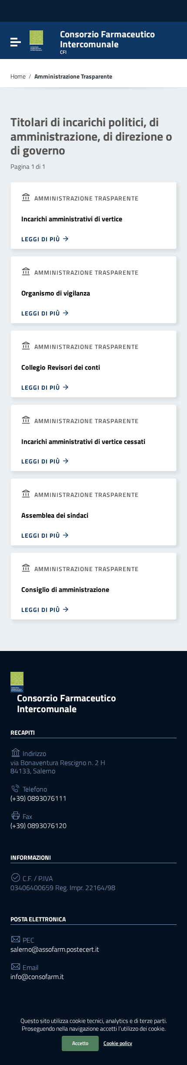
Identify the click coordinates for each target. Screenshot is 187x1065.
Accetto (80, 1043)
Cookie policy (118, 1043)
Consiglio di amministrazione (65, 589)
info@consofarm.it (37, 977)
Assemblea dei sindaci (54, 515)
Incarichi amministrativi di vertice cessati (83, 441)
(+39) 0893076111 (38, 798)
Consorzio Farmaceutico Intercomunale (66, 703)
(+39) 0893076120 (38, 826)
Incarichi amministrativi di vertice (71, 219)
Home (18, 76)
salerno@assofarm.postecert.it (54, 949)
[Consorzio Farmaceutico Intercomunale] (36, 40)
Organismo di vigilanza (55, 293)
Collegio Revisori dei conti (60, 367)
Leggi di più (41, 238)
